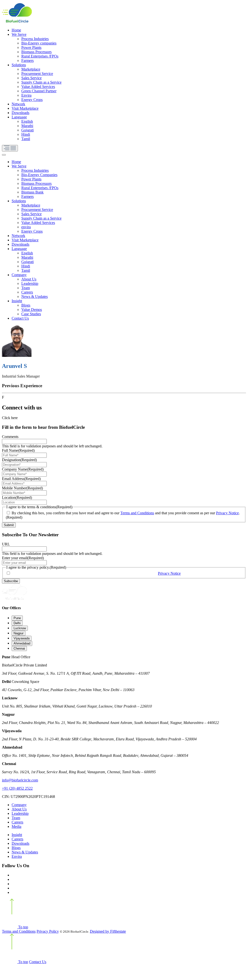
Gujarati (27, 130)
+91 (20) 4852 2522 (17, 788)
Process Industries (35, 39)
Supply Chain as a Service (41, 82)
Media (16, 826)
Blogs (25, 305)
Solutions (19, 65)
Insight (17, 301)
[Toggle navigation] (10, 148)
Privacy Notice (227, 513)
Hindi (25, 134)
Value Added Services (38, 87)
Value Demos (31, 310)
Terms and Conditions (137, 513)
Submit (9, 525)
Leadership (29, 283)
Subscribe (11, 581)
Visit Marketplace (25, 108)
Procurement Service (37, 74)
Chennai (19, 648)
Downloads (20, 113)
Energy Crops (32, 100)
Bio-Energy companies (38, 43)
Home (16, 30)
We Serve (19, 34)
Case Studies (31, 314)
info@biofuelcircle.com (20, 780)
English (27, 121)
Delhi (17, 623)
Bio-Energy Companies (39, 175)
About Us (28, 279)
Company (19, 275)
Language (19, 117)
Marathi (27, 126)
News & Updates (34, 296)
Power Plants (31, 47)
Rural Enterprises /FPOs (39, 56)
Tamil (25, 139)
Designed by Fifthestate (108, 931)
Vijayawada (22, 638)
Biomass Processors (36, 52)
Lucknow (20, 628)
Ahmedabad (22, 643)
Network (18, 104)
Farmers (27, 60)
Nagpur (18, 633)
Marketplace (30, 69)
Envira (26, 95)
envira (26, 227)
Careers (27, 292)
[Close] (4, 155)
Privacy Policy (48, 931)
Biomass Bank (32, 192)
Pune (17, 618)
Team (25, 288)
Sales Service (31, 78)
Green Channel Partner (38, 91)
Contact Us (20, 318)
